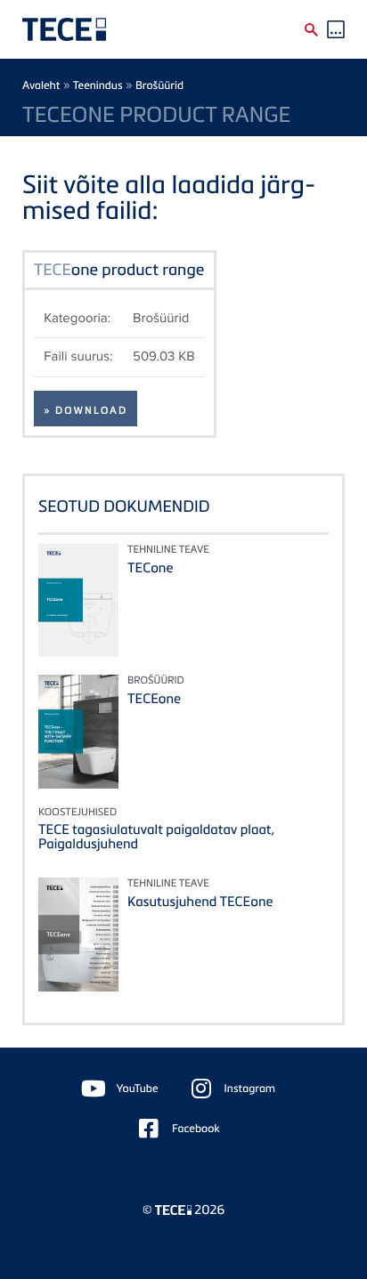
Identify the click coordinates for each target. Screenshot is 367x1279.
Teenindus (98, 85)
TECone (150, 568)
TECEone (154, 699)
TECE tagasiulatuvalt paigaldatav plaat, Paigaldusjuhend (156, 837)
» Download (85, 410)
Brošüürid (159, 85)
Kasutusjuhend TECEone (200, 902)
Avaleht (41, 85)
